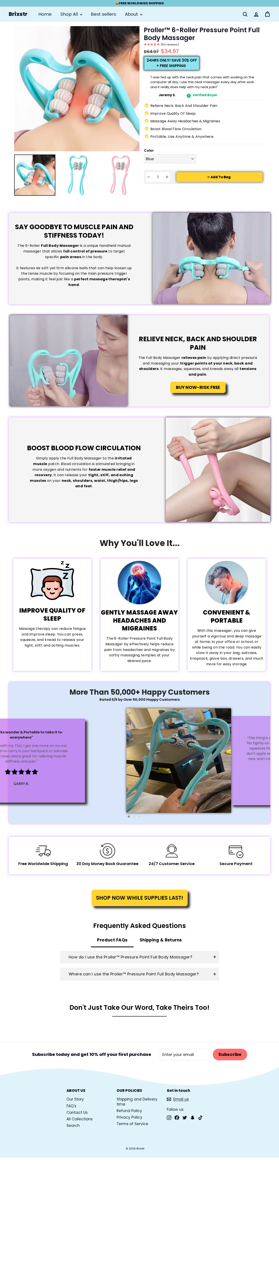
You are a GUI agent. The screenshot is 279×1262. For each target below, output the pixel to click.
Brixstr (18, 14)
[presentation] (10, 180)
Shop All (69, 14)
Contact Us (77, 1112)
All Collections (79, 1119)
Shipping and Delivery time (137, 1102)
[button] (128, 816)
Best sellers (103, 14)
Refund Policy (129, 1110)
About (132, 14)
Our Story (75, 1099)
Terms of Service (132, 1123)
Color (149, 150)
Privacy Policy (129, 1117)
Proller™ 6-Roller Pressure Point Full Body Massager (202, 34)
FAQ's (71, 1106)
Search (73, 1125)
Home (45, 14)
